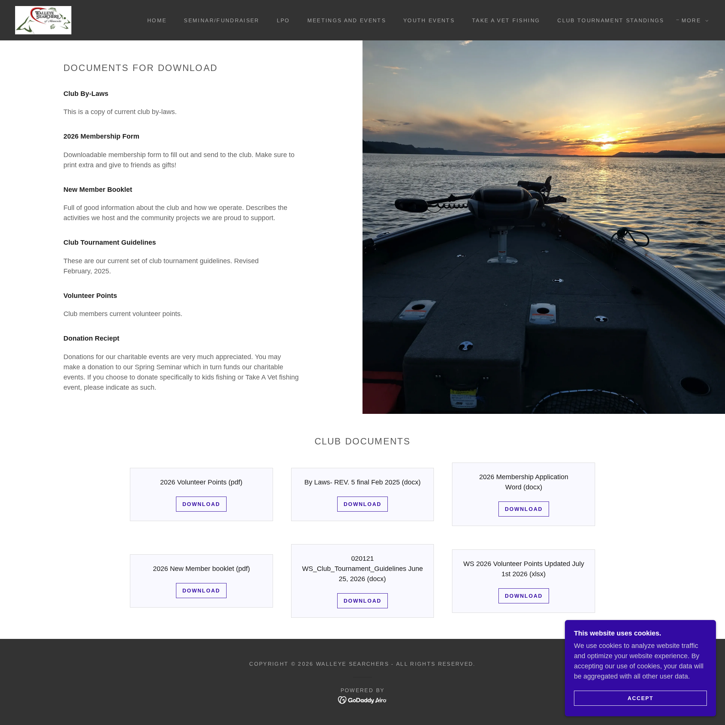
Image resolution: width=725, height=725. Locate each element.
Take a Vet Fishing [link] (506, 20)
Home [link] (157, 20)
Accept (641, 698)
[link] (43, 19)
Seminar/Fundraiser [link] (221, 20)
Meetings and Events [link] (346, 20)
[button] (693, 20)
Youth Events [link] (429, 20)
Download (201, 504)
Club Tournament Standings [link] (610, 20)
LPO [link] (283, 20)
